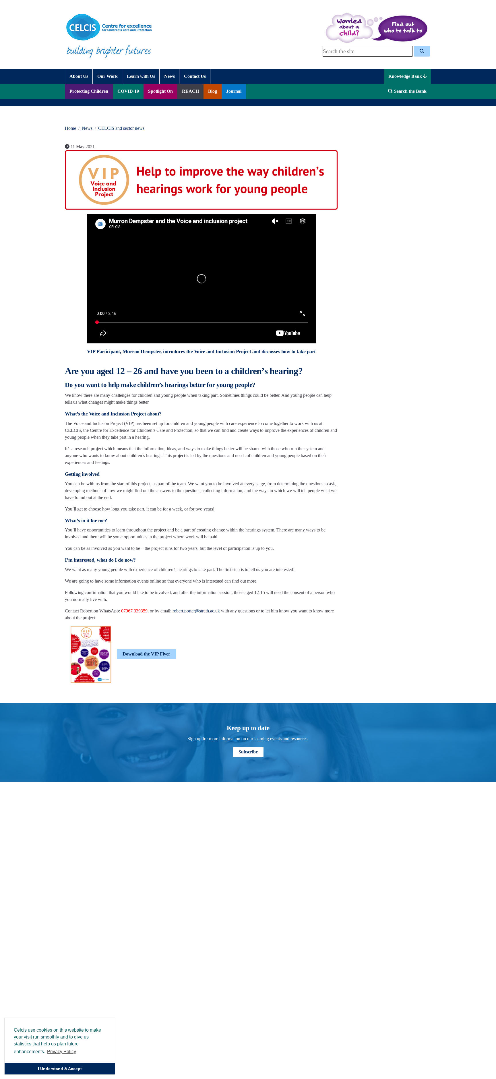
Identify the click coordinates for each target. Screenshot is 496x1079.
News (87, 128)
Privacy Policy (61, 1051)
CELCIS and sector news (121, 128)
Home (70, 128)
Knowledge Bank (405, 76)
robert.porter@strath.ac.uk (196, 610)
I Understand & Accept (60, 1068)
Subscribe (248, 751)
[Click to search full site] (422, 51)
